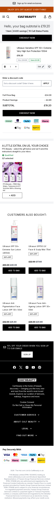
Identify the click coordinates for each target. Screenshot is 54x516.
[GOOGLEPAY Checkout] (27, 128)
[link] (45, 16)
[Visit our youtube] (33, 367)
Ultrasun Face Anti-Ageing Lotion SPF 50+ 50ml (39, 306)
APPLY (46, 83)
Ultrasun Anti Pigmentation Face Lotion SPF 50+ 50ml (12, 306)
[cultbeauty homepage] (27, 16)
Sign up (27, 354)
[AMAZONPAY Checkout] (36, 128)
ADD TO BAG (14, 270)
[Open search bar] (8, 16)
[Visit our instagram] (27, 367)
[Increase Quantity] (16, 66)
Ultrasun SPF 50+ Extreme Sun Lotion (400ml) (12, 249)
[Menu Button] (3, 16)
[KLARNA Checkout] (45, 121)
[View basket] (50, 16)
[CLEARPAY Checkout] (9, 121)
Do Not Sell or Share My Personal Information (27, 406)
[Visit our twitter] (21, 367)
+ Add (12, 195)
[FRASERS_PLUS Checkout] (18, 121)
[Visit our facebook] (14, 367)
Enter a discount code (13, 78)
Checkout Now (27, 38)
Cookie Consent (27, 402)
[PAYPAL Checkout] (27, 121)
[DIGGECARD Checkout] (36, 121)
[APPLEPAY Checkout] (18, 128)
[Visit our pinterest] (39, 367)
